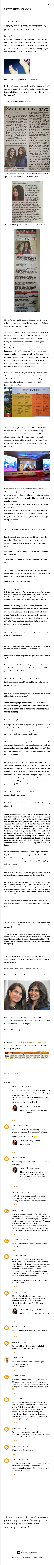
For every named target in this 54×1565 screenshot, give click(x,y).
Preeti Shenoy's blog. (17, 9)
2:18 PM (23, 1292)
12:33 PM (27, 1192)
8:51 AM (22, 1158)
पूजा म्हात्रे (15, 1342)
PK (13, 1398)
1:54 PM (26, 1255)
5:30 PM (23, 1342)
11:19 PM (25, 1126)
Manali (15, 1157)
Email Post (14, 1074)
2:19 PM (23, 1327)
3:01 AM (25, 1459)
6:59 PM (21, 1358)
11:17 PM (19, 1399)
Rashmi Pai (17, 1240)
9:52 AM (37, 1168)
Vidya (14, 1210)
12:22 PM (37, 1310)
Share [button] (6, 1074)
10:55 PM (27, 1087)
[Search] (48, 4)
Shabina (15, 1292)
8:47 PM (25, 1446)
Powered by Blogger (29, 1553)
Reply (14, 1120)
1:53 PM (26, 1240)
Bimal (14, 1358)
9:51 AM (37, 1106)
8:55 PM (25, 1428)
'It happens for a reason (31, 1042)
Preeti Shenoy (26, 1106)
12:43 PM (21, 1210)
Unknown (16, 1125)
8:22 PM (25, 1376)
